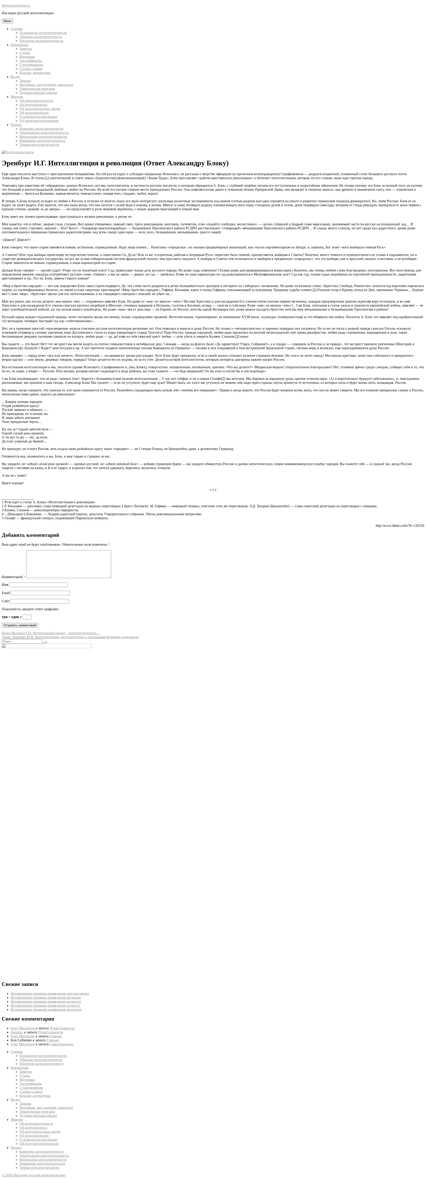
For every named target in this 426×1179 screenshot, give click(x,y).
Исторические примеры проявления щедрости (46, 1001)
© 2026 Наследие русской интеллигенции (33, 1175)
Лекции (25, 81)
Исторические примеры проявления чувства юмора (50, 993)
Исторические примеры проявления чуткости (45, 1005)
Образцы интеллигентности (41, 37)
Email (6, 593)
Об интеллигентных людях (40, 109)
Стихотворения (31, 65)
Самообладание (61, 1044)
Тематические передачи (37, 89)
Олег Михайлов (23, 1028)
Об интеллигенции (34, 113)
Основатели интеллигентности (43, 33)
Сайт (5, 601)
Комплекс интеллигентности (41, 129)
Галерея (16, 29)
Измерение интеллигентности (42, 141)
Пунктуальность (62, 1028)
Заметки (26, 49)
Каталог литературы (35, 73)
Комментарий (13, 577)
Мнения (17, 97)
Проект (16, 125)
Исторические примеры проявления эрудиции (46, 997)
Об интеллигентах (33, 105)
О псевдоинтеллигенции (38, 117)
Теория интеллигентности (39, 145)
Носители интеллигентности (41, 41)
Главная (56, 1036)
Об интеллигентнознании (39, 121)
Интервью (27, 57)
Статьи (25, 53)
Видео (15, 77)
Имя (5, 585)
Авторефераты (31, 61)
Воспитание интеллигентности (43, 137)
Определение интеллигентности (44, 133)
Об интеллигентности (36, 101)
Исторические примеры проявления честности (46, 1009)
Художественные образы (38, 93)
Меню (7, 21)
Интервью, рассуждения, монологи (46, 85)
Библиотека (19, 45)
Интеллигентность (16, 5)
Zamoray (17, 1032)
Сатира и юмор (31, 69)
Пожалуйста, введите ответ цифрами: (30, 609)
